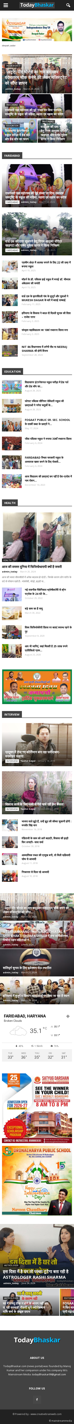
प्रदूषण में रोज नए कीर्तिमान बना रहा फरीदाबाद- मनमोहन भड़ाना (32, 754)
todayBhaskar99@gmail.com (49, 1374)
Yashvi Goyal (28, 760)
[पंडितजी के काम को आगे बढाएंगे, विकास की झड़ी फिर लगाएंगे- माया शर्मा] (10, 842)
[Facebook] (37, 1400)
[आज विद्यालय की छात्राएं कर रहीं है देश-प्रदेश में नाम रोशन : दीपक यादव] (12, 481)
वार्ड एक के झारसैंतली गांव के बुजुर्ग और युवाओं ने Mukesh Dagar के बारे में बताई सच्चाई (45, 298)
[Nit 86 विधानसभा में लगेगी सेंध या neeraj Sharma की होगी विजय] (10, 351)
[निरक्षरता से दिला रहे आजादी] (10, 876)
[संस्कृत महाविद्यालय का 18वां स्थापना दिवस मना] (10, 334)
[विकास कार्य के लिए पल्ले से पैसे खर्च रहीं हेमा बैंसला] (37, 792)
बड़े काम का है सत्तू (34, 608)
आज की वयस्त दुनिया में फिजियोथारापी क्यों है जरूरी (32, 566)
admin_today (47, 88)
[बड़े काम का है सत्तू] (12, 613)
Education (47, 66)
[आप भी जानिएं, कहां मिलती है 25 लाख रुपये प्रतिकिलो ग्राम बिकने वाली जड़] (12, 651)
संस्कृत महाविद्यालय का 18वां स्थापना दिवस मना (45, 330)
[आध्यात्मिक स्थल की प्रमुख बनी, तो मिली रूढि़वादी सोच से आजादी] (10, 859)
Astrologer (11, 1265)
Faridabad (12, 121)
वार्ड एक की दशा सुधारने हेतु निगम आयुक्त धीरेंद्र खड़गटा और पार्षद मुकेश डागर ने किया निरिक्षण (33, 243)
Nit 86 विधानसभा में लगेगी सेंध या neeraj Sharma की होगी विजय (44, 349)
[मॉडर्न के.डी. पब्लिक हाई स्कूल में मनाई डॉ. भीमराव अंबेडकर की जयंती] (54, 131)
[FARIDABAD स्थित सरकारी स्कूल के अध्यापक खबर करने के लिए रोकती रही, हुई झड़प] (12, 462)
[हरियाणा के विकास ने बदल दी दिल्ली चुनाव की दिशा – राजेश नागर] (10, 317)
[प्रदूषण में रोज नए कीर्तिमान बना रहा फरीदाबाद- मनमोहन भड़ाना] (37, 744)
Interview (12, 761)
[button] (68, 5)
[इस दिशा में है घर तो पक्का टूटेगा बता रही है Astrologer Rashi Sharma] (37, 1256)
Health (7, 560)
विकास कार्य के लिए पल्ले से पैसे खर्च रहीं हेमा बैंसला (34, 804)
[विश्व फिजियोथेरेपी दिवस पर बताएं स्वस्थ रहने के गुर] (12, 632)
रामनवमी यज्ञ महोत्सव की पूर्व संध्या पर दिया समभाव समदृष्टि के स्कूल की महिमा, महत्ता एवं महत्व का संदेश (36, 195)
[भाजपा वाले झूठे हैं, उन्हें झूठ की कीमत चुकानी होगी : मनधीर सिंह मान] (10, 825)
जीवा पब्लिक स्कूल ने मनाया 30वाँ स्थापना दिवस (48, 439)
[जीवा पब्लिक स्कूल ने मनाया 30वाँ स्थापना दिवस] (12, 443)
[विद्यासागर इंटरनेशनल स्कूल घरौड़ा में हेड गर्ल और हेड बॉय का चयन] (12, 387)
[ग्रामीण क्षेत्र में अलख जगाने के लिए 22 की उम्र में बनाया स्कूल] (10, 266)
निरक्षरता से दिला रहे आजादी (35, 872)
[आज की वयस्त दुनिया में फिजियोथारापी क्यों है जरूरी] (37, 536)
